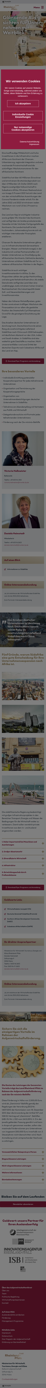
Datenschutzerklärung (29, 142)
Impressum (34, 144)
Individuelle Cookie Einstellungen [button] (23, 115)
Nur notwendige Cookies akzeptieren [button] (23, 128)
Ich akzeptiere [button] (23, 103)
